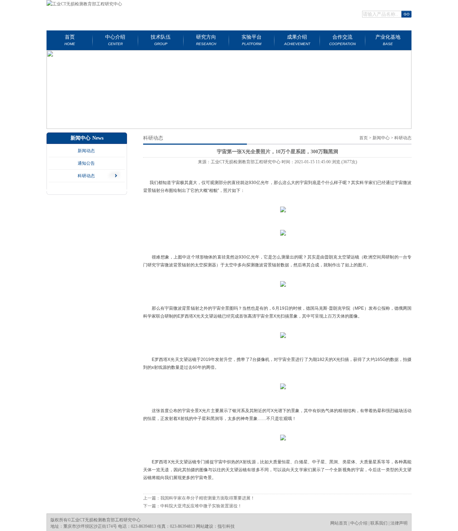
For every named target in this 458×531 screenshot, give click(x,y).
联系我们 (379, 523)
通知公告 (86, 163)
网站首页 (338, 523)
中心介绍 (358, 523)
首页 (363, 137)
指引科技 (226, 526)
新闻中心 (381, 137)
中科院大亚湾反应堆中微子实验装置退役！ (201, 505)
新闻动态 (86, 150)
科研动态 (86, 175)
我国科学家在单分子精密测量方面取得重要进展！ (207, 498)
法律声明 (399, 523)
